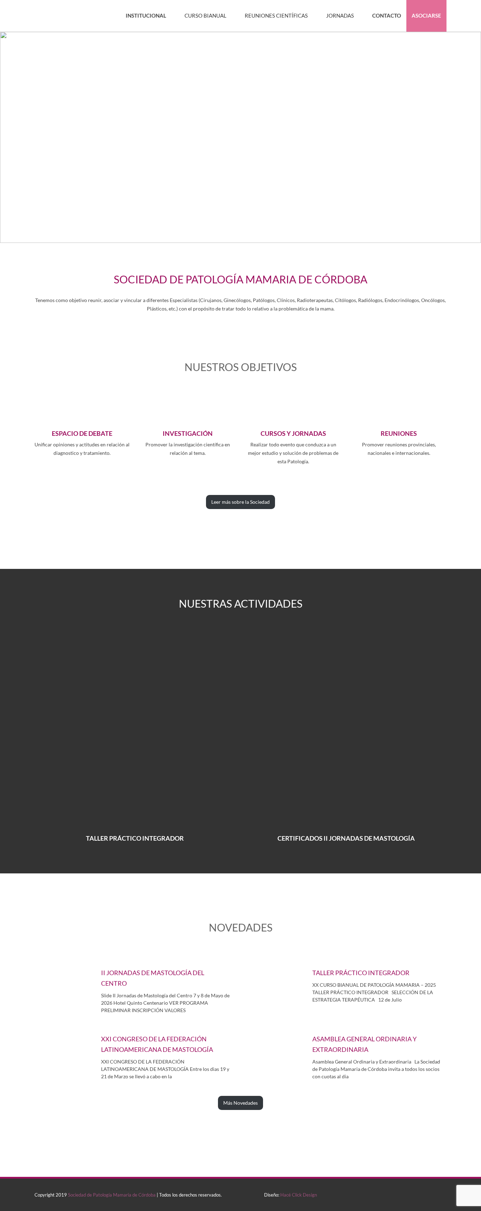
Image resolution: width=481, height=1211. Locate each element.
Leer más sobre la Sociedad (240, 502)
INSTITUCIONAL (146, 15)
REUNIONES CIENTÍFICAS (276, 15)
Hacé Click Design (298, 1195)
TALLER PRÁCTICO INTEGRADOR (135, 838)
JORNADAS (340, 15)
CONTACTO (386, 15)
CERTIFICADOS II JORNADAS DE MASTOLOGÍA (346, 838)
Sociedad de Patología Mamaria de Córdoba (112, 1195)
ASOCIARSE (426, 15)
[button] (240, 137)
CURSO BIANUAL (205, 15)
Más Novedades (240, 1103)
